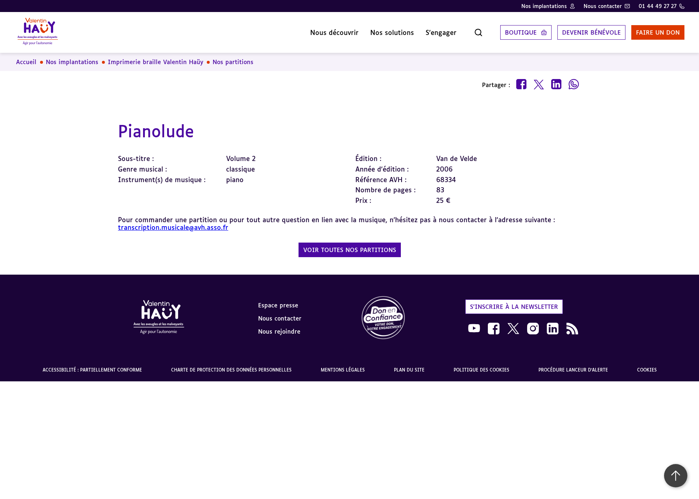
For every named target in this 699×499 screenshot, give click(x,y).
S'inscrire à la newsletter (514, 306)
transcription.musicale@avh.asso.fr (173, 227)
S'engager (441, 32)
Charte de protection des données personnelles (231, 370)
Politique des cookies (481, 370)
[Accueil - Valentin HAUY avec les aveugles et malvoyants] (38, 32)
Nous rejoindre (279, 331)
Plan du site (409, 370)
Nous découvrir (334, 32)
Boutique (521, 32)
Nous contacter (603, 6)
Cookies (647, 370)
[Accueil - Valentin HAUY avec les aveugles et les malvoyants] (159, 318)
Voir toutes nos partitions (349, 250)
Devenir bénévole (591, 32)
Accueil (26, 62)
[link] (383, 318)
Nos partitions (233, 62)
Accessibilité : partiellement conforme (92, 370)
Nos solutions (392, 32)
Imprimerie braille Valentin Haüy (155, 62)
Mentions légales (343, 370)
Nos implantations (544, 6)
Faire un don (658, 32)
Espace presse (278, 305)
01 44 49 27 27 (657, 6)
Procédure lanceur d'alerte (573, 370)
